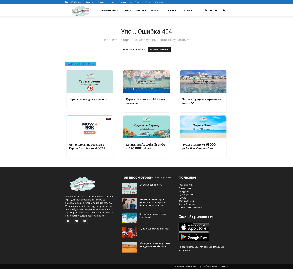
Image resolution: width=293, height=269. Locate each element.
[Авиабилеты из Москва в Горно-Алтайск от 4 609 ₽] (90, 127)
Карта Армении (186, 200)
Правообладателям (208, 266)
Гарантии (159, 2)
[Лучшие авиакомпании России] (129, 232)
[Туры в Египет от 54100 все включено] (146, 81)
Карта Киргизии (187, 204)
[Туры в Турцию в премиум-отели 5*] (203, 81)
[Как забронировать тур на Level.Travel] (129, 218)
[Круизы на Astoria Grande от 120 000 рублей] (146, 127)
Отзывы (149, 2)
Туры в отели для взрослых (88, 99)
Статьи (185, 10)
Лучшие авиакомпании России (154, 228)
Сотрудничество (125, 2)
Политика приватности (185, 266)
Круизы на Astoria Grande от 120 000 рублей (145, 146)
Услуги (169, 10)
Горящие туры (186, 184)
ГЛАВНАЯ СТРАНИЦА (159, 50)
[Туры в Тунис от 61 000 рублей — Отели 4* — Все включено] (203, 127)
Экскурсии (184, 191)
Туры (126, 10)
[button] (224, 10)
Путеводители (186, 194)
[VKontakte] (211, 10)
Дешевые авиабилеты (150, 185)
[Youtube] (216, 10)
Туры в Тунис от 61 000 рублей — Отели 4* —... (199, 146)
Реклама (112, 2)
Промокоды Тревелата (191, 207)
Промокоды (185, 188)
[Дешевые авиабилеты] (129, 188)
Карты (154, 10)
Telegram (102, 2)
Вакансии (139, 2)
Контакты (224, 266)
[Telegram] (205, 10)
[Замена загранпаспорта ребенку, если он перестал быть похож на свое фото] (129, 203)
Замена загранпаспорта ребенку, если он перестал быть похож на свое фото (152, 202)
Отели (140, 10)
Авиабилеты (108, 10)
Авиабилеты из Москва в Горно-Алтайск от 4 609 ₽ (87, 146)
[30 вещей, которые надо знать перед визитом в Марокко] (129, 247)
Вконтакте (90, 2)
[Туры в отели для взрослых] (90, 81)
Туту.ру (182, 197)
